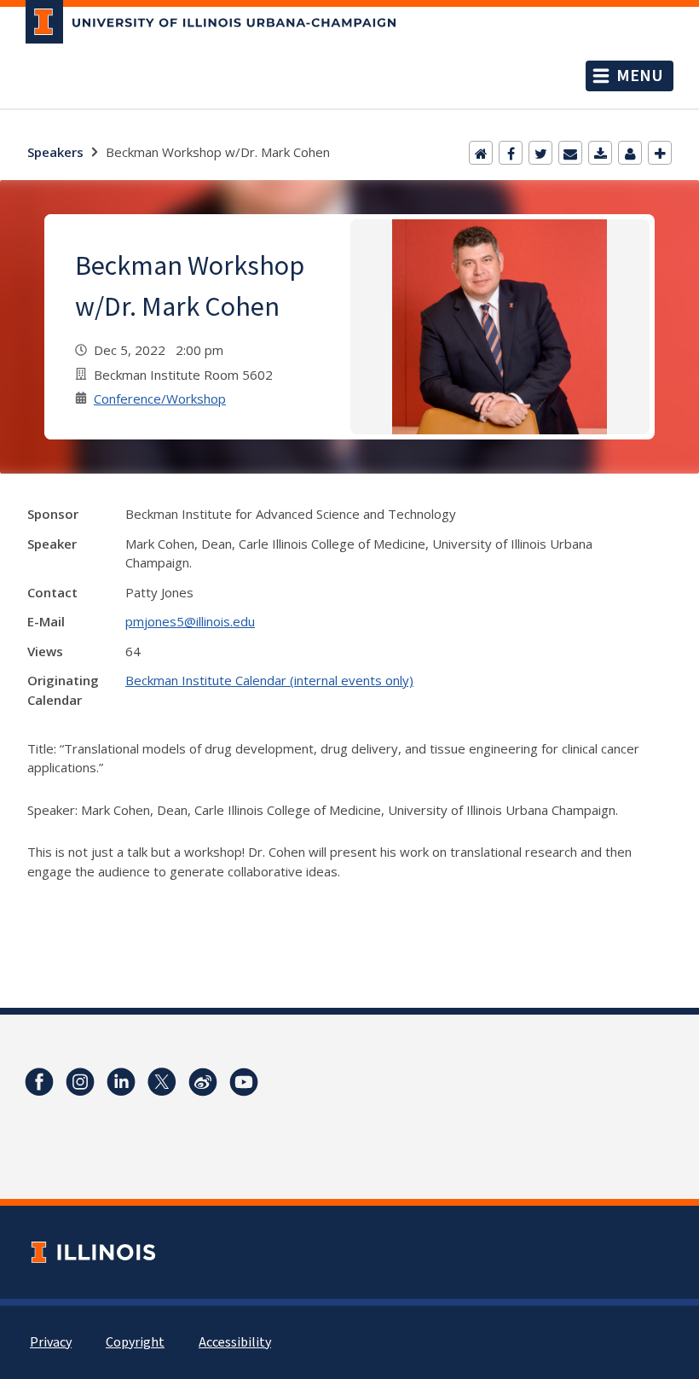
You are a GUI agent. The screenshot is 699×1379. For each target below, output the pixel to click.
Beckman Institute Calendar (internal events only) (269, 680)
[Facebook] (511, 153)
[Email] (570, 153)
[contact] (630, 153)
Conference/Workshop (160, 398)
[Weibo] (203, 1082)
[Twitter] (540, 153)
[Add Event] (660, 153)
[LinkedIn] (121, 1082)
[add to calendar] (600, 153)
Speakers (55, 151)
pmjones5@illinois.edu (190, 621)
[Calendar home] (481, 153)
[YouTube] (244, 1082)
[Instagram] (80, 1082)
